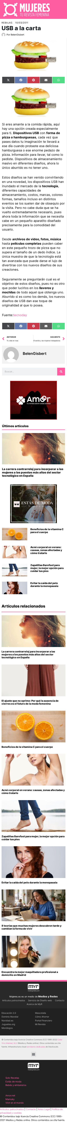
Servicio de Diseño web (40, 1000)
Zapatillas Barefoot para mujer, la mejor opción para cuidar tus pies (47, 568)
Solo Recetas (12, 1077)
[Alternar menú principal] (60, 9)
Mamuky (9, 1099)
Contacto (59, 1000)
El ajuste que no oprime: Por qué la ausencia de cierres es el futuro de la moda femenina (30, 702)
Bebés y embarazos (15, 1085)
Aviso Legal (44, 1109)
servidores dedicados (36, 1047)
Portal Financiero (43, 1020)
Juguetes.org (8, 1024)
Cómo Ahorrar (42, 1016)
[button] (33, 1054)
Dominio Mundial (10, 1016)
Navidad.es (7, 1020)
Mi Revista (40, 1024)
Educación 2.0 (9, 1013)
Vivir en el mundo (14, 1102)
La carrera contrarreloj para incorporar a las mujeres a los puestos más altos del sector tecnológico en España (32, 472)
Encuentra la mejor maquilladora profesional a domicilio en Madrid (30, 973)
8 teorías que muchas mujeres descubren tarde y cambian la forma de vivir (32, 927)
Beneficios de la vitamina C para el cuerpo (47, 531)
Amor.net (10, 1095)
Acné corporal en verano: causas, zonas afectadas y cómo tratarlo (46, 550)
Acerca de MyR (34, 1004)
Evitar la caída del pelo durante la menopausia (44, 585)
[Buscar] (61, 371)
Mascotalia (40, 1013)
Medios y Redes (48, 996)
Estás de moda (13, 1081)
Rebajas (7, 22)
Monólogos (7, 1028)
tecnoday (20, 315)
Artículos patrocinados (13, 1000)
